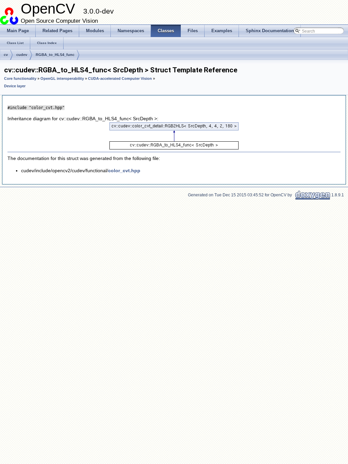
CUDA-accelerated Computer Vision (120, 78)
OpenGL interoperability (62, 78)
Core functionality (20, 78)
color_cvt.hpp (124, 170)
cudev (21, 55)
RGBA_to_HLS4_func (55, 55)
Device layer (14, 86)
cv (6, 55)
